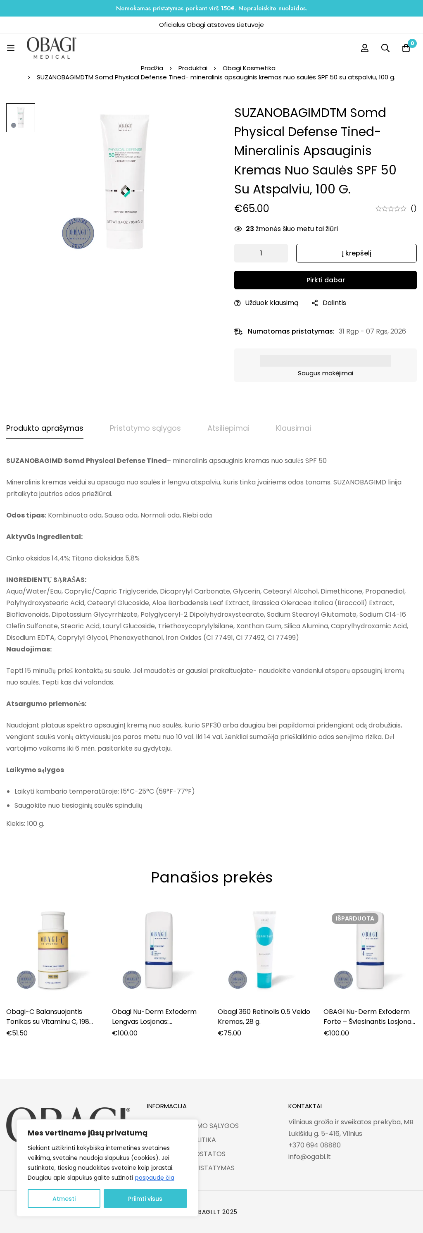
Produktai (192, 68)
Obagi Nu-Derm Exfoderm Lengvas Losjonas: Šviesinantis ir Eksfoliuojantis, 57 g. (157, 1026)
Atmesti (64, 1199)
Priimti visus (145, 1199)
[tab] (44, 429)
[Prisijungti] (364, 47)
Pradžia (152, 68)
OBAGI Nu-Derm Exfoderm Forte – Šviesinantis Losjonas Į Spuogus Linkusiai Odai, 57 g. (369, 1021)
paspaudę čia (154, 1177)
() (414, 208)
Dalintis (334, 303)
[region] (107, 1167)
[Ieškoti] (385, 47)
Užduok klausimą (272, 303)
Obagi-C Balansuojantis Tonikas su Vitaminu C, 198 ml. (47, 1021)
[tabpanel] (211, 642)
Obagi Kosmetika (249, 68)
